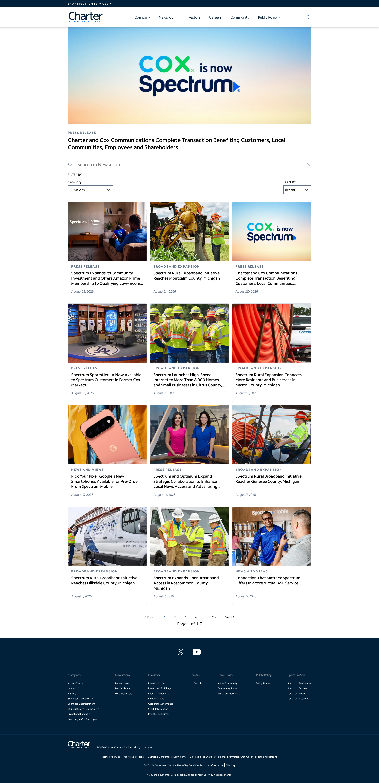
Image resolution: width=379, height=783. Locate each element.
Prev (150, 617)
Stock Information (158, 708)
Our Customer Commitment (83, 708)
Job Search (196, 683)
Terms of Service (111, 756)
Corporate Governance (160, 703)
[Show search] (308, 17)
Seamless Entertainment (81, 703)
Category (75, 182)
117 (214, 617)
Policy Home (263, 683)
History (72, 693)
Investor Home (156, 683)
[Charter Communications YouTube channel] (197, 652)
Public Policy (268, 17)
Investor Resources (159, 713)
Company (142, 17)
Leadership (74, 688)
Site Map (230, 765)
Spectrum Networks (229, 693)
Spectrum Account (297, 698)
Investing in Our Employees (83, 719)
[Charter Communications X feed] (181, 652)
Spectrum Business (298, 688)
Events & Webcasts (158, 693)
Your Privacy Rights (134, 756)
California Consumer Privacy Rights (167, 756)
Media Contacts (123, 693)
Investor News (156, 698)
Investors (192, 17)
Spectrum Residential (299, 683)
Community (239, 17)
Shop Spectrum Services (88, 3)
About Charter (76, 683)
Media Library (122, 688)
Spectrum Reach (296, 693)
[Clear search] (308, 164)
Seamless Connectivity (80, 698)
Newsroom (168, 17)
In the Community (227, 683)
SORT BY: (289, 182)
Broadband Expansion (79, 713)
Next (228, 617)
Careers (215, 17)
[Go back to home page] (79, 745)
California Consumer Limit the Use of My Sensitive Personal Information (183, 765)
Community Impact (228, 688)
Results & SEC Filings (159, 688)
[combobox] (90, 189)
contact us (200, 774)
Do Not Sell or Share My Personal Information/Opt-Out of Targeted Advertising (233, 756)
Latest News (122, 683)
